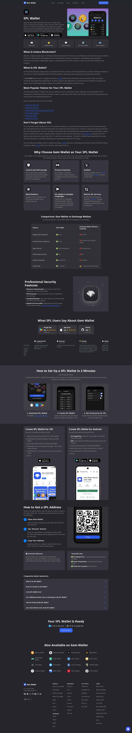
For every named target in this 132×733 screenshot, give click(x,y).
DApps (54, 706)
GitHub (103, 173)
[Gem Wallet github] (33, 694)
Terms (69, 696)
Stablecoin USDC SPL (32, 105)
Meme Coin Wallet (58, 696)
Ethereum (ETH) (100, 693)
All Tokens (99, 723)
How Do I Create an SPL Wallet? (36, 587)
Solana (60, 78)
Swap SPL (93, 199)
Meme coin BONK (31, 116)
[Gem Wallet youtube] (35, 694)
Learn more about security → (51, 305)
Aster (97, 720)
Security (69, 703)
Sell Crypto (75, 3)
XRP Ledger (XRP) (101, 706)
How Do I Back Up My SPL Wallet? (37, 602)
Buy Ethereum (86, 696)
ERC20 (54, 716)
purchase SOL (87, 134)
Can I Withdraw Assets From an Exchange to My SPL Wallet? (46, 597)
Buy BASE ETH (86, 690)
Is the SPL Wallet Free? (34, 592)
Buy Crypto (61, 3)
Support (69, 710)
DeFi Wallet (56, 690)
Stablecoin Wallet (58, 693)
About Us (69, 686)
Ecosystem (70, 706)
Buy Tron (84, 703)
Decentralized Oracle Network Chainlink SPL (39, 110)
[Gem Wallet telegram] (27, 694)
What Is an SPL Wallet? (34, 581)
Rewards (69, 713)
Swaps (64, 143)
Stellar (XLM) (99, 717)
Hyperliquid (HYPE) (101, 713)
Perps (54, 710)
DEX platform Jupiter (32, 113)
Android (40, 416)
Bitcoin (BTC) (99, 686)
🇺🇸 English (28, 699)
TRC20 (54, 720)
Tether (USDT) (100, 700)
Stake (54, 700)
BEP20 (54, 723)
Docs (68, 690)
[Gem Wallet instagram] (38, 694)
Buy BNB (84, 693)
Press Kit (69, 693)
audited (96, 175)
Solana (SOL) (99, 696)
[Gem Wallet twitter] (30, 694)
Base (54, 726)
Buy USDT (84, 706)
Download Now (103, 2)
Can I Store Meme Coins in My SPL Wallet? (40, 608)
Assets (53, 3)
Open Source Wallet (58, 686)
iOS (36, 416)
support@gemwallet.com (30, 690)
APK (45, 416)
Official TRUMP (100, 710)
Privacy (69, 700)
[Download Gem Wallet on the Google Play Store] (43, 35)
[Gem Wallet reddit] (40, 694)
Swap (68, 3)
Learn (82, 3)
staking (37, 145)
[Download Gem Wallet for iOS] (30, 35)
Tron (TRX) (99, 703)
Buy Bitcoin (85, 686)
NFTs (54, 703)
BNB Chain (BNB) (101, 690)
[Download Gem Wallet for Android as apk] (56, 35)
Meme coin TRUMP (31, 118)
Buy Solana (85, 700)
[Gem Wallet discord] (25, 694)
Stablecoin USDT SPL (32, 108)
